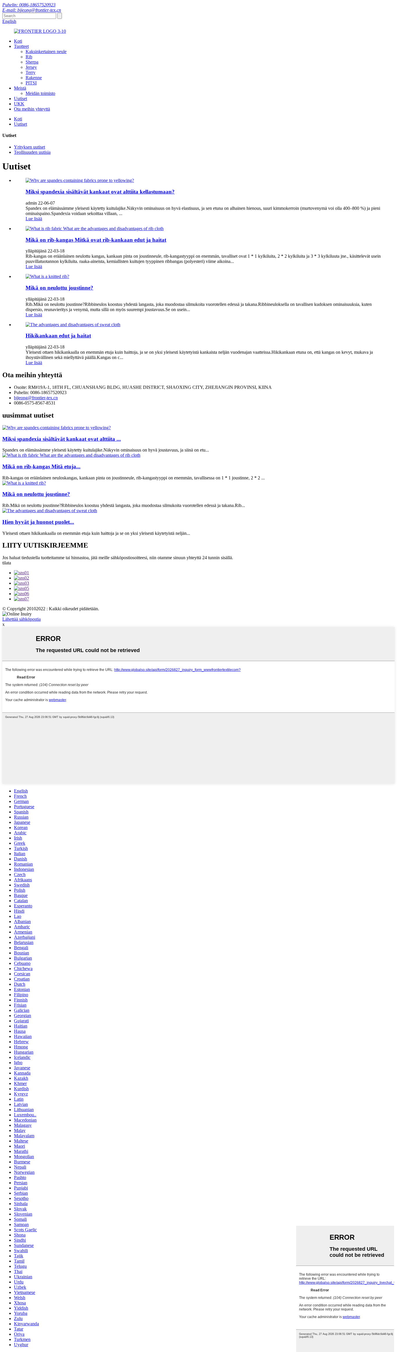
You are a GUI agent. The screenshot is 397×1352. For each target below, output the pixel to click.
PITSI (31, 82)
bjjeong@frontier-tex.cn (36, 397)
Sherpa (32, 61)
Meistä (20, 88)
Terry (30, 72)
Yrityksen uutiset (29, 147)
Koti (18, 41)
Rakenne (34, 77)
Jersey (31, 67)
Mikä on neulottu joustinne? (59, 288)
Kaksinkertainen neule (46, 51)
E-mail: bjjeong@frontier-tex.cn (31, 10)
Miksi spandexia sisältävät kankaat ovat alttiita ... (61, 439)
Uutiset (20, 98)
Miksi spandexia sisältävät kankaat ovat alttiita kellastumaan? (100, 192)
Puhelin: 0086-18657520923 (29, 4)
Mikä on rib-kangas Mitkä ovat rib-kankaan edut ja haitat (96, 240)
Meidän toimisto (40, 93)
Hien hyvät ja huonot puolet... (38, 522)
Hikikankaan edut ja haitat (58, 336)
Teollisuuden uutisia (32, 152)
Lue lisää (34, 218)
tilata (6, 562)
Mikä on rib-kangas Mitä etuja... (41, 466)
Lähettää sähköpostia (21, 619)
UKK (19, 103)
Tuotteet (21, 46)
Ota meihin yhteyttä (32, 109)
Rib (29, 56)
